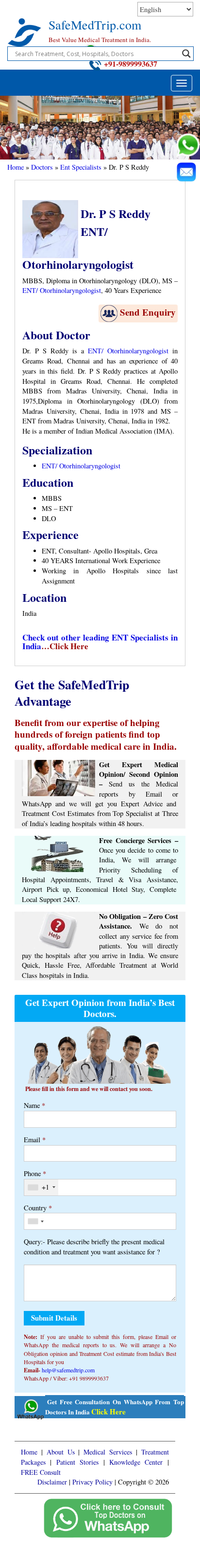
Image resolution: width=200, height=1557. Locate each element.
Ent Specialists (80, 167)
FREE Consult (41, 1472)
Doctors (42, 167)
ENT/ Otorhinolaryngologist (61, 290)
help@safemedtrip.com (68, 1370)
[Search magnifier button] (186, 53)
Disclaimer (52, 1481)
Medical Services (107, 1451)
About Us (61, 1451)
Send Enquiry (148, 312)
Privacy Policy (92, 1481)
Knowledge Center (136, 1462)
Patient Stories (77, 1462)
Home (15, 167)
